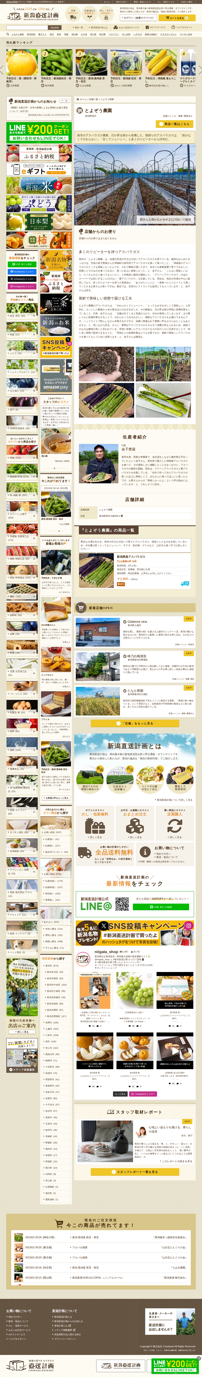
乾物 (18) (15, 652)
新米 (59, 34)
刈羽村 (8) (50, 1174)
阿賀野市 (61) (52, 1079)
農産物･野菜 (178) (19, 476)
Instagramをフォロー (23, 286)
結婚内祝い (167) (54, 887)
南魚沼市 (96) (52, 1054)
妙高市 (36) (51, 1130)
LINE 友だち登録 (163, 907)
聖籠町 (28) (51, 1142)
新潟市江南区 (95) (56, 991)
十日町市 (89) (52, 1067)
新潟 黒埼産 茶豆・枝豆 (85, 1267)
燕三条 (93, 34)
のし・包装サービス (166, 2)
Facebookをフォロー (24, 271)
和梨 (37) (15, 334)
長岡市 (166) (52, 1022)
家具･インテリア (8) (20, 933)
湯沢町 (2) (50, 1193)
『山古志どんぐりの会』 (174, 1247)
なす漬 (84, 34)
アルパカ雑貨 (79, 1247)
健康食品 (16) (17, 769)
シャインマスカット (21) (22, 372)
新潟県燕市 (90, 116)
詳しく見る (96, 837)
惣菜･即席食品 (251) (20, 577)
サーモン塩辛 (186, 34)
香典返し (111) (52, 900)
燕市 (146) (50, 1041)
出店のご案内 (186, 2)
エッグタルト (47, 675)
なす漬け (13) (17, 391)
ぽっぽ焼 (126, 34)
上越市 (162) (52, 1029)
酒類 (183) (15, 750)
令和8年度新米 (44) (20, 428)
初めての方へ (122, 2)
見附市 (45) (51, 1117)
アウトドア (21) (18, 915)
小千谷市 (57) (52, 1104)
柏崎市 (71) (51, 1060)
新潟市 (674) (52, 965)
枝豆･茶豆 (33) (17, 316)
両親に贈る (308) (54, 941)
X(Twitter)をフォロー (24, 279)
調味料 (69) (16, 615)
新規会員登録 (12, 2)
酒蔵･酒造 (190, 679)
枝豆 (52, 34)
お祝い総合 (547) (52, 832)
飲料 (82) (15, 731)
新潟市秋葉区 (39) (56, 997)
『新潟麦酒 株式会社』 (175, 1277)
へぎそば (138, 34)
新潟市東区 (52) (55, 978)
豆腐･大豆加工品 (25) (18, 673)
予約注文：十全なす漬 (51, 578)
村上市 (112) (51, 1048)
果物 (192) (15, 458)
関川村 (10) (51, 1168)
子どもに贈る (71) (54, 948)
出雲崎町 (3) (51, 1187)
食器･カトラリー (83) (18, 812)
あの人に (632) (51, 922)
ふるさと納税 (18, 34)
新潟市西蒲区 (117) (56, 1016)
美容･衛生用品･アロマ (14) (20, 894)
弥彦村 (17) (51, 1155)
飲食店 (191, 644)
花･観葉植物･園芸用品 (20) (19, 789)
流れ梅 (74, 34)
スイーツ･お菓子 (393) (18, 516)
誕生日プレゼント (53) (56, 852)
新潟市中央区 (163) (57, 984)
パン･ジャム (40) (18, 694)
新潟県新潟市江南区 (138, 694)
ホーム (107, 2)
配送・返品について (142, 2)
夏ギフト (42, 34)
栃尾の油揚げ (151, 34)
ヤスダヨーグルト (168, 34)
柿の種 (102, 34)
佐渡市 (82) (51, 1098)
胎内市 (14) (51, 1149)
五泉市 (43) (51, 1123)
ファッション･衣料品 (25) (18, 872)
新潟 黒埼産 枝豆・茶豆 (52, 519)
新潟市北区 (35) (55, 972)
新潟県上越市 (134, 625)
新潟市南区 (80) (55, 1003)
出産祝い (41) (52, 839)
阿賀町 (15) (51, 1161)
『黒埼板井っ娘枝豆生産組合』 (58, 524)
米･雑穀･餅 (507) (18, 495)
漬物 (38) (15, 634)
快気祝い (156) (53, 893)
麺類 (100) (15, 596)
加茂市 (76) (51, 1073)
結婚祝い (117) (52, 845)
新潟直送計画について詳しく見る (175, 800)
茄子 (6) (14, 409)
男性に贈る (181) (54, 935)
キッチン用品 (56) (19, 832)
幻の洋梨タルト (48, 625)
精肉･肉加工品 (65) (20, 559)
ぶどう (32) (16, 353)
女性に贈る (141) (54, 929)
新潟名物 (31, 34)
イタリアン (114, 34)
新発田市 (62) (52, 1085)
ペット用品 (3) (17, 952)
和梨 (66, 34)
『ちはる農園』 (179, 1267)
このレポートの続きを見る (177, 1161)
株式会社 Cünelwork (163, 1346)
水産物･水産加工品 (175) (19, 538)
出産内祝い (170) (54, 881)
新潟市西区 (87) (55, 1010)
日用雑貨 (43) (17, 851)
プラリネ (45, 719)
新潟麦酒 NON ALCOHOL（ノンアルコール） (98, 1277)
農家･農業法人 (185, 116)
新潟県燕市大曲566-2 (109, 516)
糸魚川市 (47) (52, 1092)
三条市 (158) (52, 1035)
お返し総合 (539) (52, 874)
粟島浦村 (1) (51, 1199)
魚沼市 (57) (51, 1111)
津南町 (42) (51, 1136)
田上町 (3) (50, 1180)
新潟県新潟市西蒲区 (138, 659)
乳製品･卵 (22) (17, 712)
